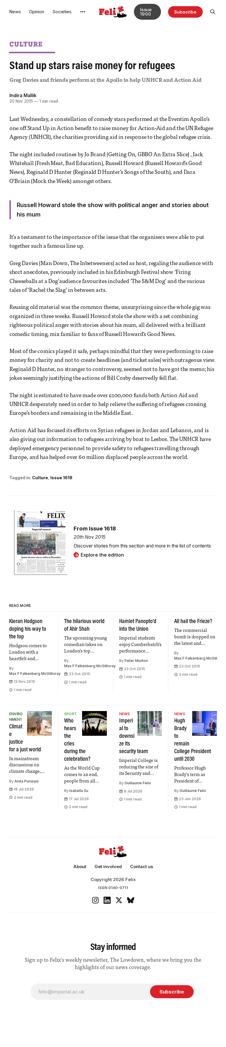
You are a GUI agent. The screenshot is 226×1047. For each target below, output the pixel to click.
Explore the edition (102, 555)
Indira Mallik (22, 95)
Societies (62, 11)
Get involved (108, 866)
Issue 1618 (61, 477)
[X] (118, 900)
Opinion (36, 11)
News (15, 11)
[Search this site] (212, 11)
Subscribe (185, 12)
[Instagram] (95, 900)
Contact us (141, 866)
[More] (82, 11)
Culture (26, 44)
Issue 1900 (146, 12)
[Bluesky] (130, 900)
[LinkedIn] (107, 900)
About (79, 866)
